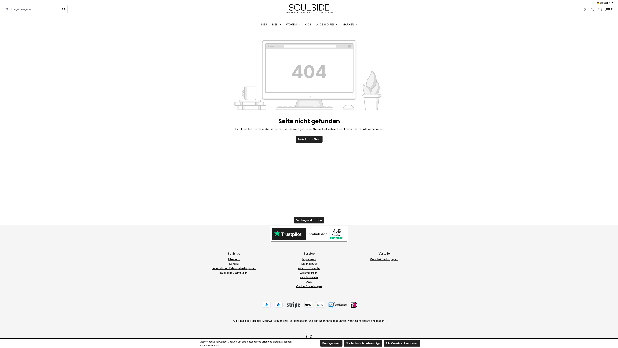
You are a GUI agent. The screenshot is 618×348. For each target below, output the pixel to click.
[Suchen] (63, 9)
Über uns (234, 259)
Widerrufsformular (309, 268)
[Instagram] (311, 336)
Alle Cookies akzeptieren (402, 343)
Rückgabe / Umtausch (234, 272)
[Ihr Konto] (592, 9)
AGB (309, 281)
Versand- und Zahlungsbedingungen (234, 268)
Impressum (309, 259)
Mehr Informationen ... (211, 345)
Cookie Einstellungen (309, 286)
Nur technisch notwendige (363, 343)
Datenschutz (309, 263)
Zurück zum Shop (309, 139)
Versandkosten (298, 320)
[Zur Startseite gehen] (309, 8)
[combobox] (35, 9)
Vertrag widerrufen (309, 220)
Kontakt (234, 263)
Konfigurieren (331, 343)
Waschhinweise (309, 277)
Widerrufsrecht (309, 272)
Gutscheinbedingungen (384, 259)
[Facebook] (306, 336)
